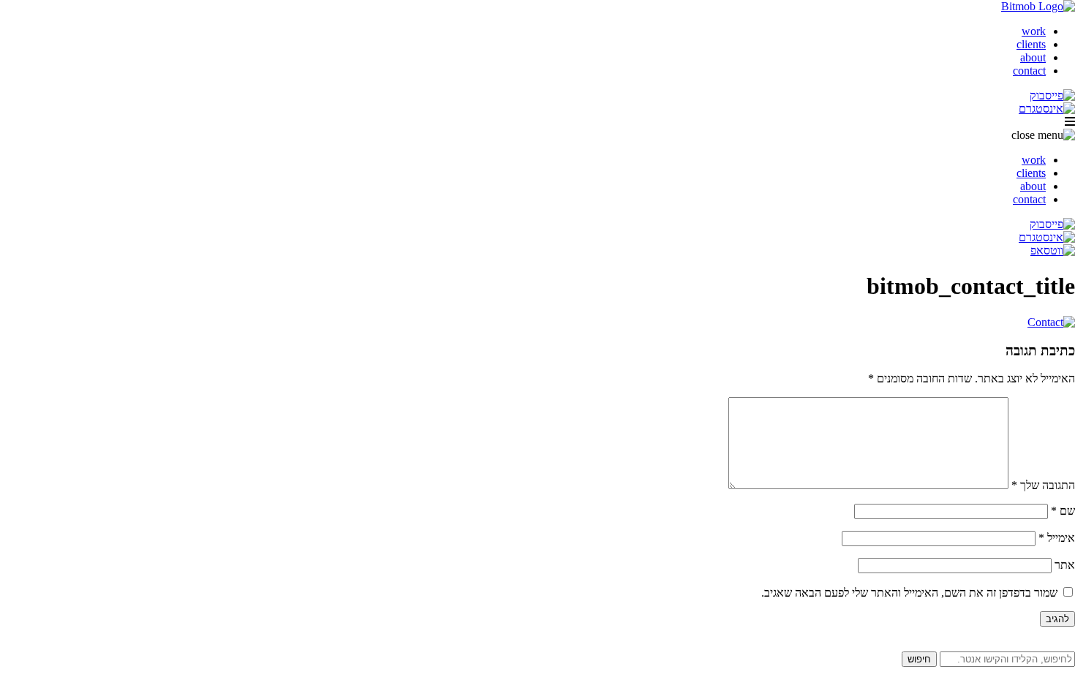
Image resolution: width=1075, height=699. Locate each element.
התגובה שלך (1043, 485)
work (1034, 31)
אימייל (1056, 538)
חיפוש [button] (919, 659)
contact (1029, 70)
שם (1063, 511)
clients (1031, 44)
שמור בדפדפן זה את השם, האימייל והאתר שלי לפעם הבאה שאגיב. (909, 592)
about (1033, 57)
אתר (1065, 565)
